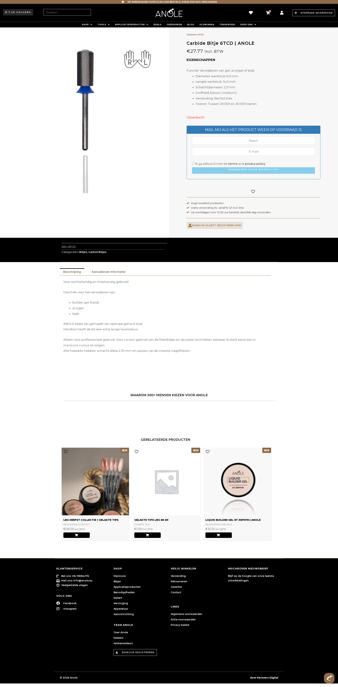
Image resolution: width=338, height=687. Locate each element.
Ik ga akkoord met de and (229, 163)
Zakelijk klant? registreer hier (216, 225)
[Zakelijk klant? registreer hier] (190, 225)
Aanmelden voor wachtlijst (253, 169)
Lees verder (76, 535)
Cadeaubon (174, 24)
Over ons (246, 24)
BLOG (190, 24)
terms (232, 163)
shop (85, 24)
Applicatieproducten (130, 24)
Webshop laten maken (234, 677)
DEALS (157, 24)
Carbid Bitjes (97, 252)
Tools (102, 24)
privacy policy (255, 163)
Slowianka (206, 24)
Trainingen (227, 24)
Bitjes (83, 252)
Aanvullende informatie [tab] (109, 272)
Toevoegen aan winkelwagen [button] (147, 535)
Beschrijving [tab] (72, 272)
